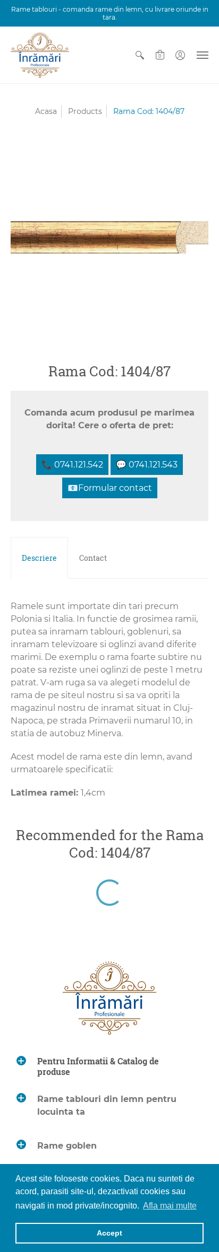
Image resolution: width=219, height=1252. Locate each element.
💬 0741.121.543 (147, 465)
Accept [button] (109, 1233)
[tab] (39, 558)
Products (85, 111)
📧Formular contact (110, 488)
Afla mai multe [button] (170, 1205)
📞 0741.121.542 (72, 465)
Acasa (46, 111)
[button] (140, 55)
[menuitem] (140, 55)
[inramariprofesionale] (40, 55)
